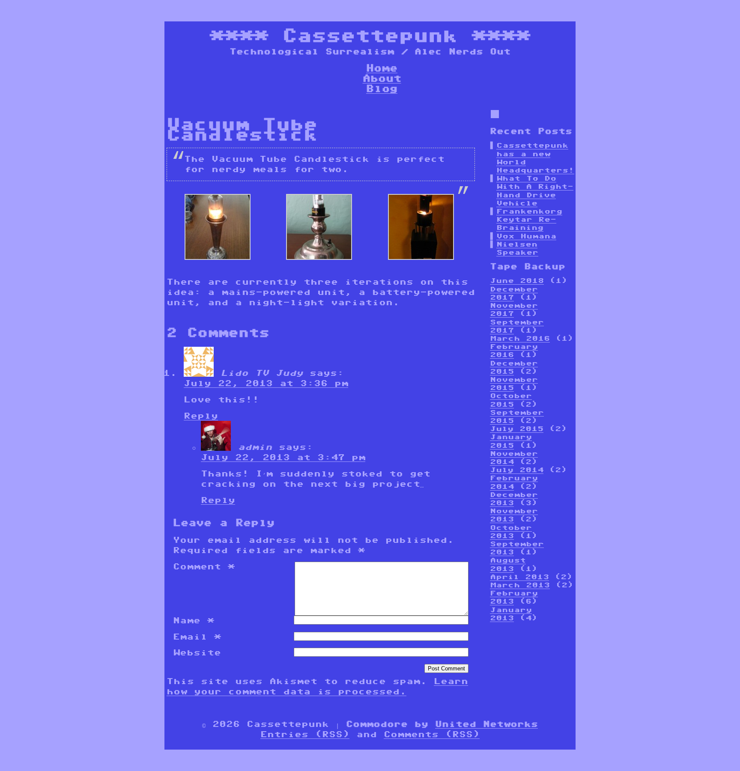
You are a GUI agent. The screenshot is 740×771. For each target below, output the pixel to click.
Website (197, 652)
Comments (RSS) (432, 734)
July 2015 (516, 429)
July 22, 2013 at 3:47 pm (283, 457)
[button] (218, 228)
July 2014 (516, 470)
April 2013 (519, 577)
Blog (381, 88)
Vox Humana (526, 236)
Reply (201, 416)
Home (381, 67)
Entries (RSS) (304, 734)
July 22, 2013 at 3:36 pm (266, 383)
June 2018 (517, 280)
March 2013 (520, 585)
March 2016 (520, 338)
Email (197, 636)
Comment (204, 566)
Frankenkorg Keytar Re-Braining (529, 219)
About (382, 78)
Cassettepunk (370, 35)
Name (193, 620)
